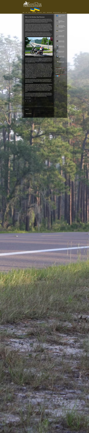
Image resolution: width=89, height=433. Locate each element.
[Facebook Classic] (56, 75)
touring (59, 71)
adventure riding (58, 70)
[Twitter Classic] (57, 75)
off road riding (63, 70)
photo (56, 71)
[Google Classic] (59, 75)
